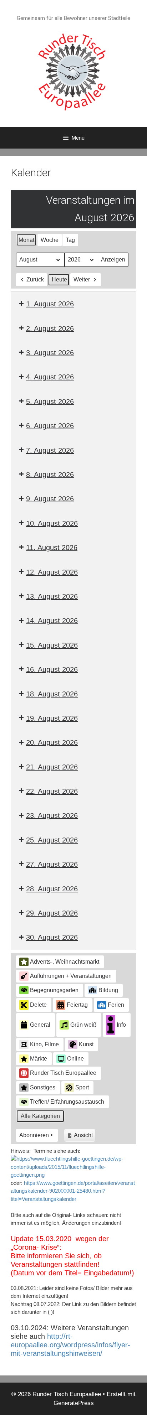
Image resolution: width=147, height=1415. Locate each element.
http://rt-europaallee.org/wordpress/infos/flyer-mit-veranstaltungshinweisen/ (70, 1344)
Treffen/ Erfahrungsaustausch (67, 1102)
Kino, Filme (44, 1044)
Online (75, 1059)
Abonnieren (34, 1135)
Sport (82, 1087)
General (40, 1025)
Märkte (38, 1059)
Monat (26, 240)
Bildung (108, 990)
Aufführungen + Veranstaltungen (71, 976)
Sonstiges (42, 1087)
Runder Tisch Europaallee (63, 1073)
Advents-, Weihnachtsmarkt (64, 962)
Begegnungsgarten (54, 990)
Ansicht (80, 1137)
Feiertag (77, 1005)
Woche (50, 240)
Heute (59, 279)
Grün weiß (83, 1025)
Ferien (116, 1005)
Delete (38, 1005)
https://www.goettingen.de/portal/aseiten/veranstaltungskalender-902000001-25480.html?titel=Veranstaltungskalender (73, 1191)
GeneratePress (74, 1403)
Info (121, 1025)
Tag (70, 240)
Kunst (86, 1044)
